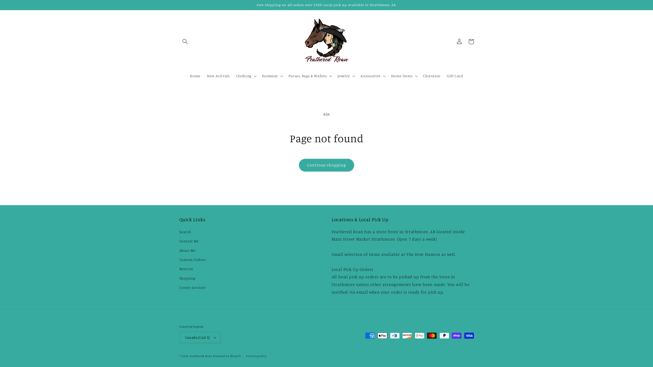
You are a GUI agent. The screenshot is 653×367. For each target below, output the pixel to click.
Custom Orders (192, 259)
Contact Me (189, 241)
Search (185, 232)
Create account (192, 287)
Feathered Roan (201, 356)
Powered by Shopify (227, 356)
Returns (186, 269)
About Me (187, 250)
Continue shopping (326, 165)
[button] (185, 41)
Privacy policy (256, 356)
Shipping (187, 278)
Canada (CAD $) (197, 337)
